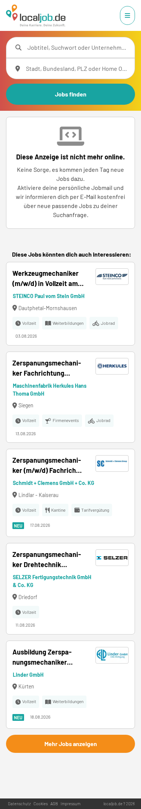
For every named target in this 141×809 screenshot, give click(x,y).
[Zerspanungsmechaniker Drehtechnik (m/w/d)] (70, 588)
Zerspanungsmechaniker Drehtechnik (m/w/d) (46, 560)
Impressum (70, 803)
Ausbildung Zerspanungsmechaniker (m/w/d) (41, 657)
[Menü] (127, 15)
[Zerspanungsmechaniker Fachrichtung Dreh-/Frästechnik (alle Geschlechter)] (70, 397)
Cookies (40, 803)
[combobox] (78, 47)
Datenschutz (19, 803)
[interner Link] (35, 15)
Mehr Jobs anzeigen (70, 743)
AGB (54, 803)
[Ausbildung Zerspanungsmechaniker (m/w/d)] (70, 684)
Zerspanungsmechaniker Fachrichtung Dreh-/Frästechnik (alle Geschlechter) (47, 368)
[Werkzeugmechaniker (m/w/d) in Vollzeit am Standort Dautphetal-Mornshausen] (70, 303)
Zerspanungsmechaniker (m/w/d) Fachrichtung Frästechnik (46, 466)
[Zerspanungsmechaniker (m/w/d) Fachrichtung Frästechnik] (70, 493)
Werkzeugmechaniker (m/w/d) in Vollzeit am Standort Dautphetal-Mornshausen (45, 279)
